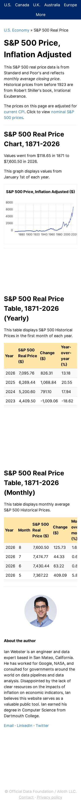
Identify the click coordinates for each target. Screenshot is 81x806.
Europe (70, 5)
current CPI (14, 111)
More (40, 14)
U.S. (7, 5)
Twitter (42, 725)
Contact (26, 797)
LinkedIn (24, 725)
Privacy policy (49, 797)
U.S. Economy (16, 30)
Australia (52, 5)
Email (9, 725)
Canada (22, 5)
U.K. (36, 5)
